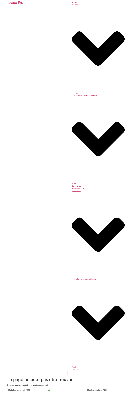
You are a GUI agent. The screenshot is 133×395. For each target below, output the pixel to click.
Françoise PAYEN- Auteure (86, 95)
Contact (75, 370)
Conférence (76, 186)
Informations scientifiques (86, 279)
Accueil (74, 2)
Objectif (79, 93)
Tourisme (75, 367)
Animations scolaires (80, 188)
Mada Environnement (25, 3)
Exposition (76, 183)
